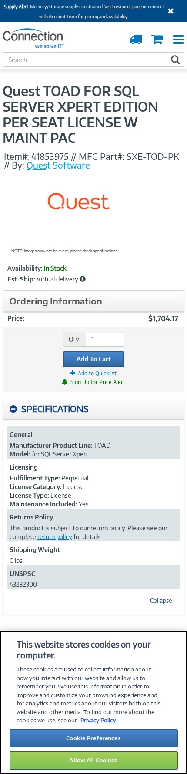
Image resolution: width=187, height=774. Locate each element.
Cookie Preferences (93, 737)
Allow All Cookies (93, 760)
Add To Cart (94, 359)
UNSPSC (22, 573)
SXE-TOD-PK (153, 156)
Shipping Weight (35, 549)
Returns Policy (31, 517)
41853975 (50, 156)
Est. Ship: (21, 279)
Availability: (25, 268)
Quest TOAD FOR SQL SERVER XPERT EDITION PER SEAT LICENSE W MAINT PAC (80, 114)
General (21, 434)
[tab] (93, 409)
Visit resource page (123, 6)
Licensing (24, 467)
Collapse (161, 600)
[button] (83, 279)
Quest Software (58, 165)
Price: (15, 318)
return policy (54, 536)
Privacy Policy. (98, 720)
